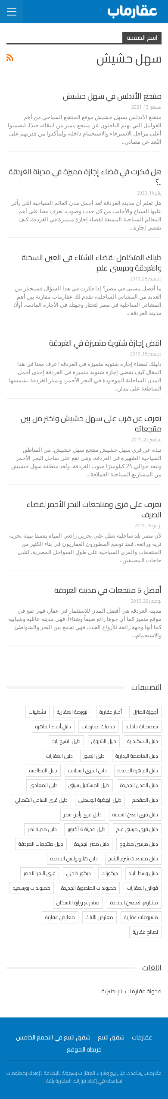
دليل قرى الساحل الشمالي (41, 800)
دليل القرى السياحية (87, 770)
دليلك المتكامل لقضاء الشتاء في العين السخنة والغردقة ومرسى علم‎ (92, 262)
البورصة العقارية (73, 712)
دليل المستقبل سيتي (88, 785)
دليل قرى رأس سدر (83, 814)
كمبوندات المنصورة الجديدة (88, 888)
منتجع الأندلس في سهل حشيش (112, 96)
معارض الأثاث (99, 917)
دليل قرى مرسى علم (137, 829)
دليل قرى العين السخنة (135, 814)
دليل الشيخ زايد (66, 741)
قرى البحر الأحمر (40, 873)
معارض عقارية (60, 917)
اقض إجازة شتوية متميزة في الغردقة (105, 343)
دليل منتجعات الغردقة (41, 844)
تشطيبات (37, 712)
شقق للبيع (111, 1037)
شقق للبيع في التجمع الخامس (53, 1037)
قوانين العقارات (142, 888)
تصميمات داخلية (142, 726)
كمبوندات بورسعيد (31, 888)
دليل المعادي (44, 785)
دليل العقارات (59, 756)
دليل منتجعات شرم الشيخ (133, 858)
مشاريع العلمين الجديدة (134, 902)
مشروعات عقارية (141, 917)
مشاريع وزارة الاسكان (78, 902)
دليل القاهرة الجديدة (138, 770)
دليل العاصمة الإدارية (136, 756)
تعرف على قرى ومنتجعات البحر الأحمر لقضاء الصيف (94, 509)
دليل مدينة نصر (42, 829)
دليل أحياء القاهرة (53, 726)
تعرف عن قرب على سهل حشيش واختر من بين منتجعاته (91, 423)
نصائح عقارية (145, 932)
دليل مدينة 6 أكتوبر (87, 829)
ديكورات (110, 873)
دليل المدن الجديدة (139, 785)
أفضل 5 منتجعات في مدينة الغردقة (108, 590)
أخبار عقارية (111, 712)
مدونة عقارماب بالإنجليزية (131, 991)
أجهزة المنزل (145, 712)
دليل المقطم (145, 800)
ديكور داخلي (78, 873)
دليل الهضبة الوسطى (99, 800)
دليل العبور (94, 756)
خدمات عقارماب (98, 726)
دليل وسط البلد (143, 873)
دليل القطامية (43, 770)
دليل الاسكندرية (142, 741)
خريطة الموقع (84, 1049)
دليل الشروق (103, 741)
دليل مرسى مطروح (139, 844)
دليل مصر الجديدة (91, 844)
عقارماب (142, 1037)
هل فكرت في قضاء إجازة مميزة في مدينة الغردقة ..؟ (85, 176)
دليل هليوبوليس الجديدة (74, 858)
